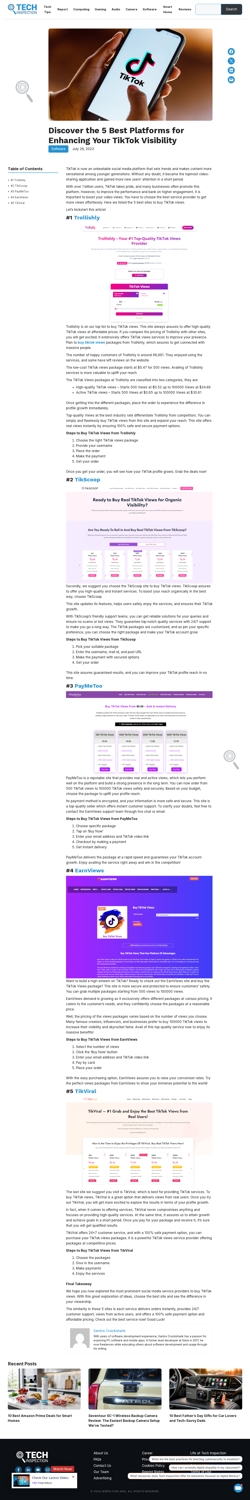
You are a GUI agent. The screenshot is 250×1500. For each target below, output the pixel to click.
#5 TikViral (18, 203)
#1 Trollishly (18, 180)
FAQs (97, 1459)
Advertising (103, 1478)
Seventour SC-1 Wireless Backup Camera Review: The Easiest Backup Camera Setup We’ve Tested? (124, 1421)
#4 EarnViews (19, 197)
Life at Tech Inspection (208, 1453)
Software (58, 149)
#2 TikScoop (19, 185)
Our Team (101, 1472)
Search (231, 9)
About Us (101, 1453)
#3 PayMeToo (20, 191)
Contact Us (102, 1466)
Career (147, 1453)
